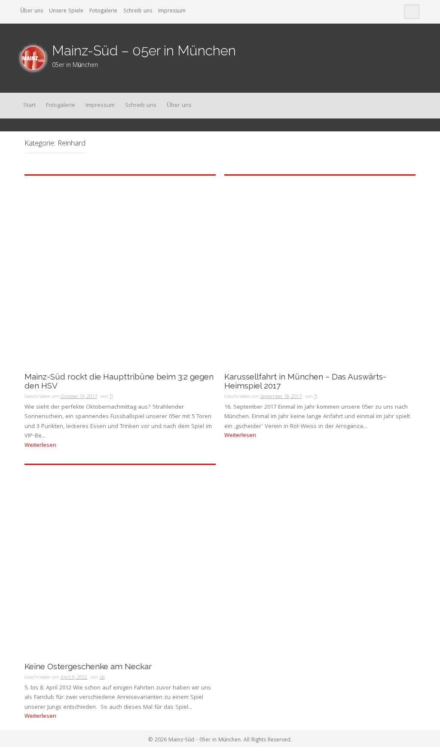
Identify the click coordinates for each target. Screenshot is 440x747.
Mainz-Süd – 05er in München (144, 50)
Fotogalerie (103, 11)
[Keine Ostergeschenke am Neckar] (120, 560)
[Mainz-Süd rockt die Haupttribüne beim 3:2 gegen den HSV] (120, 271)
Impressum (172, 11)
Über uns (31, 11)
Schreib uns (137, 11)
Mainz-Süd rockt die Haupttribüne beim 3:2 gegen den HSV (119, 381)
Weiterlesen (40, 445)
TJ (111, 397)
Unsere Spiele (66, 11)
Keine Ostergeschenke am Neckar (88, 666)
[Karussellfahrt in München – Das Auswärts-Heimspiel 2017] (320, 271)
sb (102, 678)
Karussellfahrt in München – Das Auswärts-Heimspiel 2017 (305, 381)
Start (29, 105)
